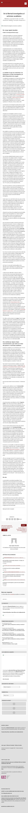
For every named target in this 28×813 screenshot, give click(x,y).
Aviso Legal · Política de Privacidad (7, 745)
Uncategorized (21, 20)
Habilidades (11, 20)
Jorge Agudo (15, 20)
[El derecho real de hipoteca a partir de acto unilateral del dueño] (14, 580)
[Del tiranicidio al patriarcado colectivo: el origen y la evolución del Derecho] (14, 558)
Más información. (6, 679)
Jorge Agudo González (14, 18)
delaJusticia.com (9, 793)
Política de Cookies (18, 745)
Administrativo (5, 20)
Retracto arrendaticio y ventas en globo (10, 643)
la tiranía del (15, 302)
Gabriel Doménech (5, 642)
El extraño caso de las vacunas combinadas (11, 568)
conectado (12, 594)
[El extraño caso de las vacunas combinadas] (14, 565)
